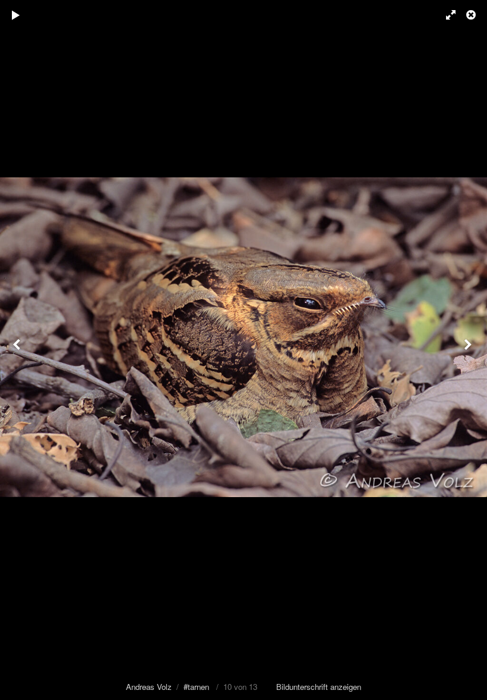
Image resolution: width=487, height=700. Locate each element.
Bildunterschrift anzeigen (318, 686)
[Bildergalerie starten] (16, 15)
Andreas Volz (149, 686)
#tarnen (196, 686)
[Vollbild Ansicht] (445, 15)
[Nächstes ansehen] (469, 350)
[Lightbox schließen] (472, 15)
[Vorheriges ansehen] (18, 350)
